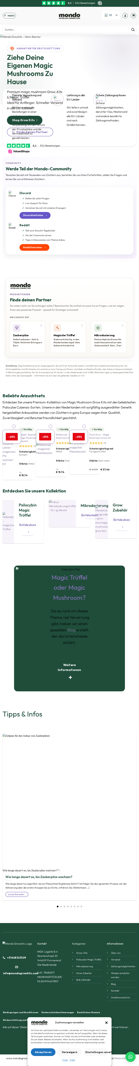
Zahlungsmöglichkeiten (123, 966)
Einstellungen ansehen (96, 1052)
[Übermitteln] (133, 29)
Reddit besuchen (34, 247)
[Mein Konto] (125, 15)
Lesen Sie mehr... (17, 894)
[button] (106, 1022)
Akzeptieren (43, 1052)
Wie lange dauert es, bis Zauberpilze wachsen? (38, 877)
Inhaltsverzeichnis (120, 997)
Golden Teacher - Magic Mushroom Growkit (28, 437)
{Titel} (65, 1060)
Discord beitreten (35, 215)
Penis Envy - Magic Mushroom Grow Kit (100, 436)
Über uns (116, 952)
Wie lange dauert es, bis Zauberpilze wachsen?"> (31, 870)
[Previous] (8, 814)
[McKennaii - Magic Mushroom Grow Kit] (44, 451)
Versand (115, 959)
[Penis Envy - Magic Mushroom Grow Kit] (78, 449)
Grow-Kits (54, 92)
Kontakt (115, 990)
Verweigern (69, 1052)
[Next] (131, 814)
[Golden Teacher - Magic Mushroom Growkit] (9, 452)
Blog (71, 629)
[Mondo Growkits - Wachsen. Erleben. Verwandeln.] (69, 15)
